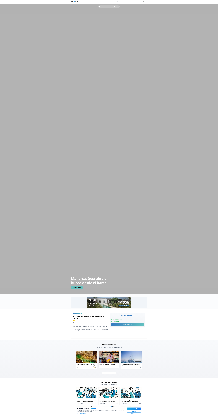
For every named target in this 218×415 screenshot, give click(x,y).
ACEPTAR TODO (134, 408)
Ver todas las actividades (109, 373)
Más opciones (134, 413)
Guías (114, 1)
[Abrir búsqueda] (144, 2)
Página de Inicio (103, 1)
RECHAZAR (134, 411)
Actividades (118, 1)
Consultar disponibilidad (127, 324)
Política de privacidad (82, 413)
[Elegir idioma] (146, 2)
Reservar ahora (77, 287)
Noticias (109, 1)
